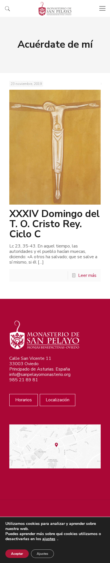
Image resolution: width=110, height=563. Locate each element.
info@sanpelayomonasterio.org (40, 374)
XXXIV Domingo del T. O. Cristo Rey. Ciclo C (54, 224)
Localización (57, 400)
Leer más (87, 275)
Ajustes (42, 553)
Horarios (23, 400)
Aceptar (17, 553)
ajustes (48, 539)
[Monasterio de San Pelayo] (55, 8)
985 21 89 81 (23, 380)
